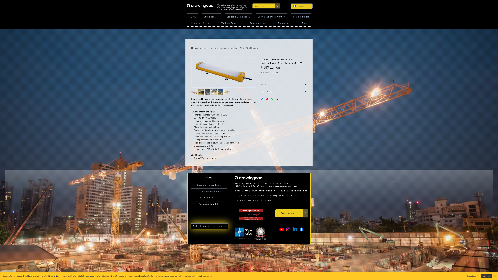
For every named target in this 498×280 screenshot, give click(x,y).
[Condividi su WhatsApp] (272, 99)
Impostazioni (472, 276)
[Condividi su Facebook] (262, 99)
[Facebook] (301, 229)
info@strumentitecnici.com (260, 191)
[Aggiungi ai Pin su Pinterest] (267, 99)
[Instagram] (288, 229)
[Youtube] (281, 229)
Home (194, 48)
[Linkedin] (295, 229)
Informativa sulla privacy (204, 276)
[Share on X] (277, 99)
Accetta (486, 276)
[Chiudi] (494, 276)
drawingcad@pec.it (295, 191)
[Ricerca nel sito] (277, 6)
